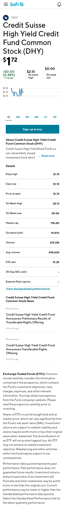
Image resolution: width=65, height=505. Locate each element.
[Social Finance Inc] (16, 4)
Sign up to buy (32, 129)
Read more (48, 155)
